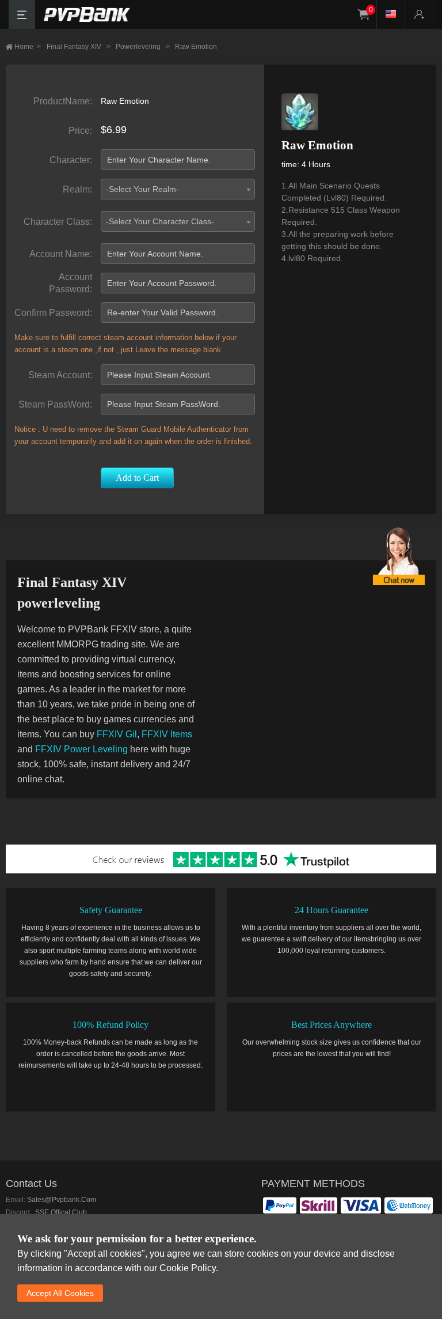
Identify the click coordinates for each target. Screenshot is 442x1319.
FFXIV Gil (117, 734)
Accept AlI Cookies (60, 1293)
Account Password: (70, 283)
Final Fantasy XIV (78, 47)
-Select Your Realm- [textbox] (142, 189)
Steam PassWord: (55, 404)
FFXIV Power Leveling (81, 749)
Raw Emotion (196, 47)
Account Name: (60, 254)
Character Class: (58, 222)
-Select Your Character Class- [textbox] (160, 221)
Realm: (77, 189)
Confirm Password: (53, 313)
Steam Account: (60, 375)
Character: (70, 160)
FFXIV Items (167, 734)
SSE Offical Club (60, 1212)
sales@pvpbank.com (61, 1200)
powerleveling (143, 47)
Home (27, 47)
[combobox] (177, 189)
